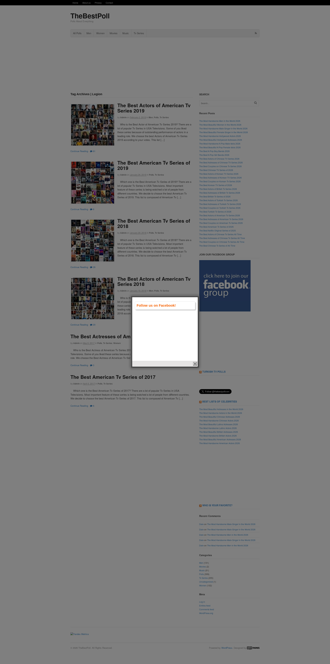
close (195, 364)
